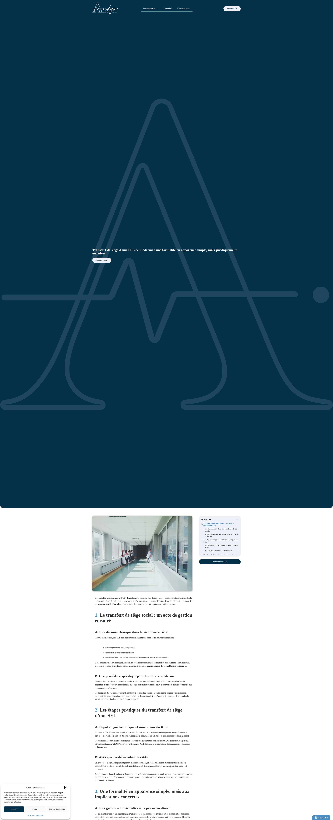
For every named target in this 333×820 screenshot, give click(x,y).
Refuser (35, 809)
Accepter (14, 809)
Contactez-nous (183, 9)
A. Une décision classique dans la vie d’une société (221, 530)
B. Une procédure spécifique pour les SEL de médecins (221, 535)
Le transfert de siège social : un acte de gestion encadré (218, 524)
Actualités (168, 9)
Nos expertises (149, 9)
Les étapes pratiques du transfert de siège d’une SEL (220, 541)
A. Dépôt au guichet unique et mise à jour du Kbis (221, 546)
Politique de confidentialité (35, 815)
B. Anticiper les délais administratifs (218, 551)
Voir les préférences (57, 809)
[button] (66, 787)
